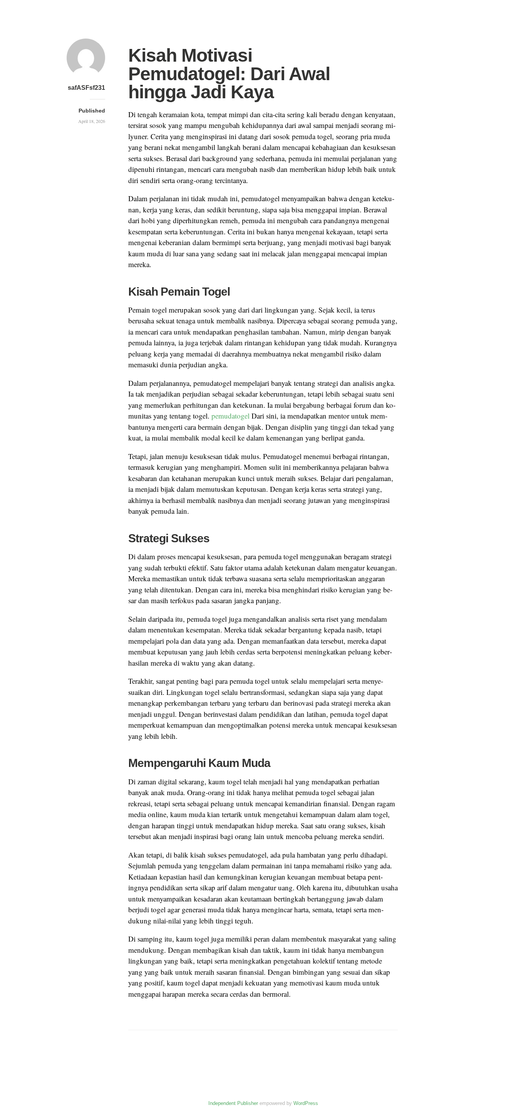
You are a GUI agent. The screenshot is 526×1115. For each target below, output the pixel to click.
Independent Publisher (233, 1103)
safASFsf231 (86, 87)
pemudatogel (230, 415)
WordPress (305, 1103)
